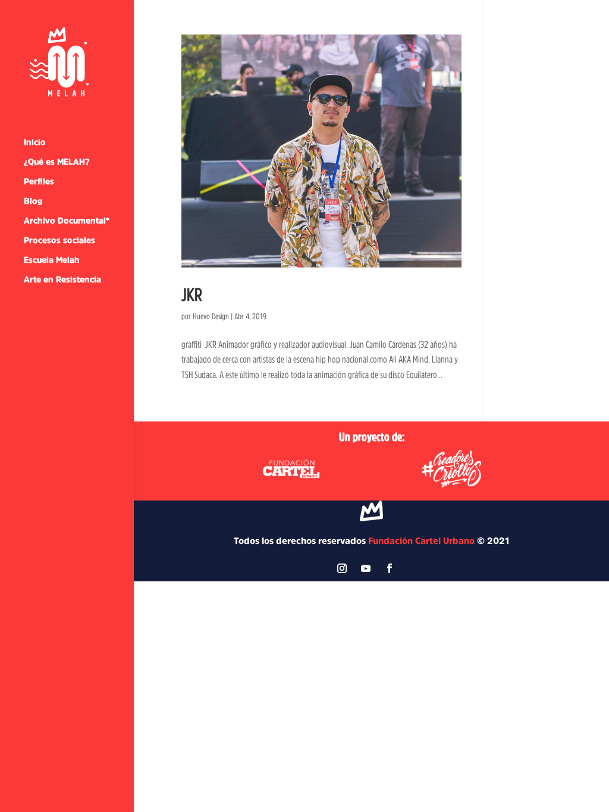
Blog (33, 201)
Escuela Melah (52, 260)
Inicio (35, 142)
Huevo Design (211, 316)
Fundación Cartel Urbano (421, 540)
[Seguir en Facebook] (389, 568)
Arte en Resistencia (62, 279)
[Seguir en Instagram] (341, 568)
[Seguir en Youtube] (365, 568)
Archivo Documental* (66, 220)
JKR (191, 294)
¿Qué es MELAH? (57, 162)
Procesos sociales (59, 240)
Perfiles (39, 181)
